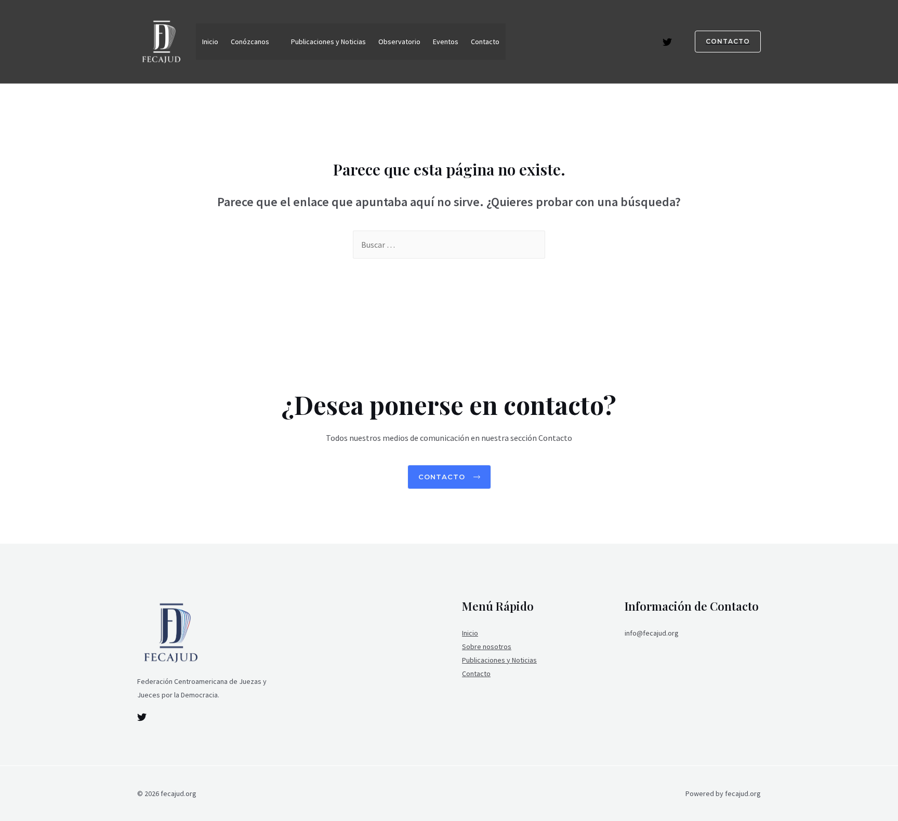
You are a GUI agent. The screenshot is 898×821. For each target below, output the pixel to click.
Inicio (210, 41)
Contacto (485, 41)
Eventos (445, 41)
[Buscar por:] (449, 244)
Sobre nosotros (486, 646)
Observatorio (399, 41)
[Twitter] (667, 42)
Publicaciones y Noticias (328, 41)
